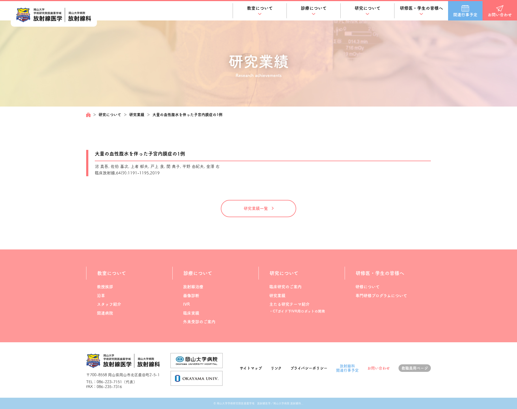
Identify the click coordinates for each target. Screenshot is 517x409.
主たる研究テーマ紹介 (289, 304)
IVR (186, 304)
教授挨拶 (105, 287)
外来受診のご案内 (199, 322)
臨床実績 (191, 313)
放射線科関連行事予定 (347, 368)
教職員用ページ (414, 368)
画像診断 (191, 296)
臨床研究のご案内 (285, 287)
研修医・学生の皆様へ (421, 8)
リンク (276, 368)
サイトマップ (251, 368)
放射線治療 (193, 287)
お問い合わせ (378, 368)
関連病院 (105, 313)
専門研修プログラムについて (381, 296)
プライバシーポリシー (308, 368)
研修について (367, 287)
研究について (367, 8)
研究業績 (136, 115)
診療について (314, 8)
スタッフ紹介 (109, 304)
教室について (260, 8)
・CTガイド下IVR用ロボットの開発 (297, 311)
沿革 (101, 296)
